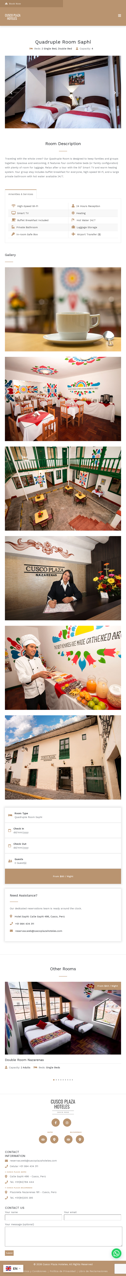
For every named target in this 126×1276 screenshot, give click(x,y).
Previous (11, 90)
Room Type (21, 813)
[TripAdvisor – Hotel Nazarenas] (68, 1139)
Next (113, 90)
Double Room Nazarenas (24, 1060)
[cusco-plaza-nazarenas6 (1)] (63, 529)
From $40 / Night (107, 986)
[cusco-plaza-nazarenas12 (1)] (63, 440)
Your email (70, 1212)
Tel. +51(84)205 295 (21, 1197)
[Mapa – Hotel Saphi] (54, 1139)
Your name (11, 1212)
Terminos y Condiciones (32, 1271)
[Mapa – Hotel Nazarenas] (80, 1139)
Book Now (15, 3)
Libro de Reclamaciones (93, 1271)
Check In (18, 829)
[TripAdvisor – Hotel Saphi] (43, 1139)
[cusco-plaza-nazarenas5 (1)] (63, 619)
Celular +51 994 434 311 (24, 1166)
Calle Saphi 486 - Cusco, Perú (28, 1176)
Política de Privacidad (62, 1271)
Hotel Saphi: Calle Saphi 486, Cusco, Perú (40, 916)
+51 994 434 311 (24, 923)
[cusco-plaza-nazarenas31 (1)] (63, 350)
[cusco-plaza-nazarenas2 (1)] (63, 709)
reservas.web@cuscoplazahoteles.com (38, 931)
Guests (19, 859)
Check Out (19, 844)
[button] (116, 1253)
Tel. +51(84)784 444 (22, 1182)
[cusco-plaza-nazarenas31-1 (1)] (63, 798)
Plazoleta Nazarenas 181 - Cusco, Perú (33, 1192)
